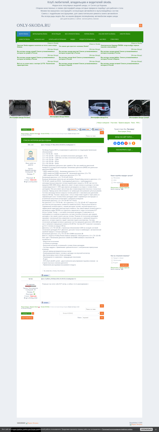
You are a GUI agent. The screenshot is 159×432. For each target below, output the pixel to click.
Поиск (133, 123)
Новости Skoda (53, 43)
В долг (115, 262)
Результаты (114, 187)
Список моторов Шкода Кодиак (59, 133)
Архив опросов (124, 187)
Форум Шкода (25, 133)
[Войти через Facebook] (122, 143)
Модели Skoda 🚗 (35, 133)
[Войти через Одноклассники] (133, 143)
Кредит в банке (118, 258)
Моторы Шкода (53, 49)
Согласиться (146, 429)
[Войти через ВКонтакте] (118, 143)
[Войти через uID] (115, 143)
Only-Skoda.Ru (33, 25)
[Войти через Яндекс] (126, 143)
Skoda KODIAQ (45, 133)
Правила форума (124, 123)
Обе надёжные (118, 182)
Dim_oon (30, 145)
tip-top (31, 279)
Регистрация (122, 131)
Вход (129, 131)
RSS (137, 123)
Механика (116, 178)
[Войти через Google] (130, 143)
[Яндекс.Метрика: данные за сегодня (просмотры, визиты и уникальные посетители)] (32, 423)
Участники (114, 123)
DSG (114, 180)
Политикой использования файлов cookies (117, 429)
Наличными (117, 260)
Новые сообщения (103, 123)
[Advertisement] (79, 81)
